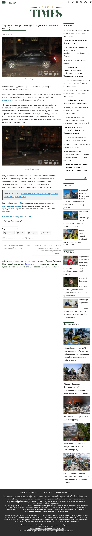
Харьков (31, 238)
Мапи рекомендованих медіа (62, 531)
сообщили (6, 100)
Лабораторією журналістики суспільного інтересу (32, 517)
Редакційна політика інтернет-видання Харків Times (46, 529)
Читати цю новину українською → (18, 216)
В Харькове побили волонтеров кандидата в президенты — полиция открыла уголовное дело (48, 249)
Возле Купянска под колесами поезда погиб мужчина (16, 246)
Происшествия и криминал (14, 238)
